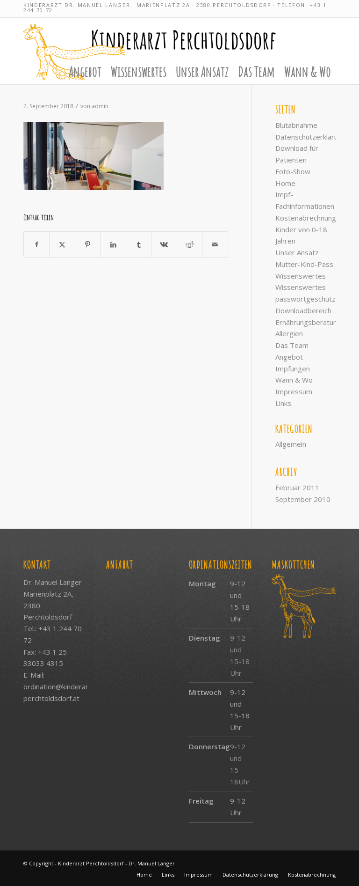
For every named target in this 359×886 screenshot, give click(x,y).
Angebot (289, 357)
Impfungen (292, 368)
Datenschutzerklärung (310, 136)
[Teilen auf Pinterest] (87, 245)
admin (100, 106)
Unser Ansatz (297, 252)
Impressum (293, 391)
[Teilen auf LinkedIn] (113, 245)
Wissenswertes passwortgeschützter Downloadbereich (310, 298)
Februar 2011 (297, 487)
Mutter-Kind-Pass (304, 264)
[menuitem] (85, 72)
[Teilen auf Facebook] (36, 245)
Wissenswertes (300, 276)
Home (285, 183)
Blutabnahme (296, 125)
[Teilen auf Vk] (163, 245)
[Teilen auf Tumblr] (138, 245)
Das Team (292, 345)
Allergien (289, 333)
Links (283, 403)
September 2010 (302, 499)
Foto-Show (292, 171)
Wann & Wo (294, 379)
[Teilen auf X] (62, 245)
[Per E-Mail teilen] (214, 245)
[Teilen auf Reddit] (189, 245)
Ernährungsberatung (308, 322)
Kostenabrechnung (305, 217)
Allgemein (290, 444)
